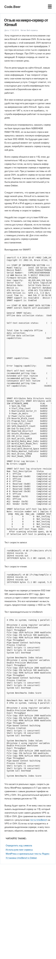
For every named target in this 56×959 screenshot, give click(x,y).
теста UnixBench (38, 819)
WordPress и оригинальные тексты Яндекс (28, 853)
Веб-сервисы (32, 30)
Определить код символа (19, 845)
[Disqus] (28, 909)
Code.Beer (12, 6)
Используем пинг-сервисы (19, 849)
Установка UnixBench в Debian (21, 857)
